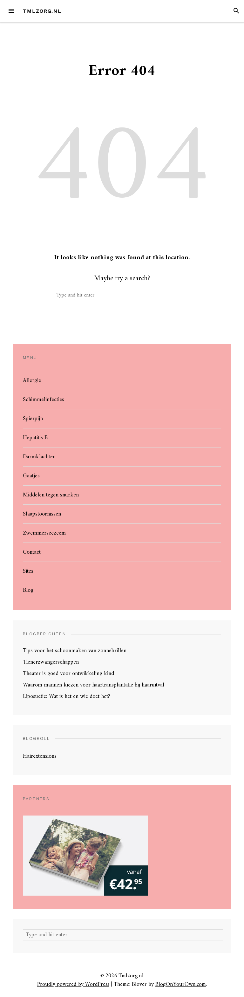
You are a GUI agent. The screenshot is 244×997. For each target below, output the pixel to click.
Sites (28, 571)
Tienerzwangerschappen (51, 662)
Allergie (32, 381)
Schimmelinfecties (43, 400)
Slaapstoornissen (42, 514)
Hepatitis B (35, 438)
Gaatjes (31, 476)
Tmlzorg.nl (42, 11)
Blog (28, 590)
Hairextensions (40, 756)
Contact (32, 552)
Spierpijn (33, 419)
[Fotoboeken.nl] (85, 855)
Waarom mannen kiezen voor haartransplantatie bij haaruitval (93, 685)
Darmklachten (39, 457)
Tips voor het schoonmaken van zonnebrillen (74, 651)
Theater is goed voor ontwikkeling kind (68, 674)
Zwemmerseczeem (44, 533)
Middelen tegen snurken (51, 495)
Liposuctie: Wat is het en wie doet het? (66, 696)
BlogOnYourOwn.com (180, 984)
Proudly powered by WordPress (73, 984)
